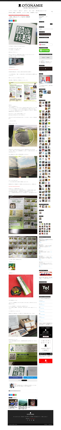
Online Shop (19, 12)
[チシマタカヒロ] (40, 141)
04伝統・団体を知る (17, 15)
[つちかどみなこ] (49, 114)
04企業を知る (13, 15)
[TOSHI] (40, 117)
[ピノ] (40, 192)
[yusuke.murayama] (41, 92)
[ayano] (46, 192)
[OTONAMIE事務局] (40, 224)
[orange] (49, 108)
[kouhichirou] (40, 229)
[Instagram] (49, 0)
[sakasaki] (46, 135)
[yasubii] (49, 129)
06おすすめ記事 (27, 15)
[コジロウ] (40, 218)
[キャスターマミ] (49, 102)
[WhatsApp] (16, 21)
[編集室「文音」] (40, 177)
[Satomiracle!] (43, 183)
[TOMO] (40, 135)
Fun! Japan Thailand (41, 311)
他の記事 (10, 397)
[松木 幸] (43, 129)
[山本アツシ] (49, 126)
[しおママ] (43, 111)
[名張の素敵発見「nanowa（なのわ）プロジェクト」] (46, 138)
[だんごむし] (49, 174)
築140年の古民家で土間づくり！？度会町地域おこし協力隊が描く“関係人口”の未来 (13, 407)
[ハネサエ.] (40, 105)
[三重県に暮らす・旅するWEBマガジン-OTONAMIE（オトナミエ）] (30, 5)
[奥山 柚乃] (46, 183)
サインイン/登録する (16, 0)
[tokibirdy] (46, 144)
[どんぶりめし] (49, 226)
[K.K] (46, 198)
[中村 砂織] (43, 198)
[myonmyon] (49, 159)
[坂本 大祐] (40, 212)
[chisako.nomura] (49, 183)
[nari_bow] (49, 92)
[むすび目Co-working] (40, 189)
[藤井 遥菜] (43, 171)
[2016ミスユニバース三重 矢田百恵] (40, 174)
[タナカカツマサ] (49, 156)
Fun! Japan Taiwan (41, 308)
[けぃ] (43, 117)
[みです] (49, 198)
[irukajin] (45, 229)
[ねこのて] (49, 231)
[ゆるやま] (43, 147)
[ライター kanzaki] (46, 108)
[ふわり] (49, 171)
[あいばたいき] (46, 174)
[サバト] (49, 132)
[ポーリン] (49, 186)
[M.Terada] (49, 195)
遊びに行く (20, 10)
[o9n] (40, 201)
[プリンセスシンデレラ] (46, 105)
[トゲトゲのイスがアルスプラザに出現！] (32, 402)
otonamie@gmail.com (32, 418)
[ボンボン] (42, 229)
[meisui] (46, 153)
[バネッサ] (42, 224)
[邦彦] (43, 138)
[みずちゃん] (46, 177)
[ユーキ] (43, 159)
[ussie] (49, 165)
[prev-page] (35, 397)
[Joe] (43, 135)
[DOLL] (49, 120)
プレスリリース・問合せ (25, 12)
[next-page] (36, 397)
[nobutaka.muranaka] (46, 195)
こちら (46, 62)
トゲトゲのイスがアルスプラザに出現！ (32, 407)
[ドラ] (49, 229)
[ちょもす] (49, 180)
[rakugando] (45, 233)
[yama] (40, 171)
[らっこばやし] (40, 138)
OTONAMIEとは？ (50, 424)
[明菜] (40, 183)
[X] (51, 0)
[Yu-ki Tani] (46, 180)
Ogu (10, 18)
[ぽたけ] (46, 123)
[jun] (40, 120)
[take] (47, 229)
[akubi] (40, 147)
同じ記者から (14, 397)
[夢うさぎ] (49, 153)
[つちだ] (46, 159)
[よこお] (40, 233)
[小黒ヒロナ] (40, 111)
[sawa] (46, 126)
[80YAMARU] (46, 189)
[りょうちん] (49, 144)
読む (46, 240)
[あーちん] (40, 150)
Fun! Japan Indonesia (42, 301)
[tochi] (40, 144)
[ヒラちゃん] (47, 233)
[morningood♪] (42, 231)
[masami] (46, 168)
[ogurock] (43, 114)
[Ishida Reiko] (43, 201)
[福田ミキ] (45, 92)
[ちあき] (40, 156)
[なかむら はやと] (40, 165)
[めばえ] (46, 201)
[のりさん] (49, 162)
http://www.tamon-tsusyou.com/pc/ (13, 69)
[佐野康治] (43, 102)
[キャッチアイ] (40, 195)
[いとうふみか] (43, 192)
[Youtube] (52, 0)
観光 (33, 10)
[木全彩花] (43, 141)
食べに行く (15, 10)
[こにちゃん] (46, 120)
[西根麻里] (46, 117)
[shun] (46, 114)
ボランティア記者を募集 (46, 83)
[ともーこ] (41, 96)
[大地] (42, 233)
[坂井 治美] (43, 150)
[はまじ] (46, 102)
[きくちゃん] (46, 132)
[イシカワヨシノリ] (43, 132)
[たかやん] (40, 123)
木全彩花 (40, 242)
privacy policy (41, 364)
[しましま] (43, 180)
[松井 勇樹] (49, 105)
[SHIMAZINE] (43, 105)
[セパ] (43, 120)
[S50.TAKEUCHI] (49, 141)
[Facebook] (48, 0)
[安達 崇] (49, 147)
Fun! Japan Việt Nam (42, 317)
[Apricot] (49, 207)
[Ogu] (45, 224)
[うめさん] (49, 192)
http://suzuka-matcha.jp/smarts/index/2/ (14, 186)
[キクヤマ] (49, 177)
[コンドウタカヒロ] (43, 189)
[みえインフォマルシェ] (43, 153)
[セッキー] (43, 144)
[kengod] (45, 226)
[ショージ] (46, 147)
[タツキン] (49, 138)
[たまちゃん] (46, 165)
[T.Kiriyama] (46, 156)
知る (29, 10)
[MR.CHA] (46, 171)
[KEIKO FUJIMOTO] (43, 168)
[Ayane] (49, 168)
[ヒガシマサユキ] (46, 207)
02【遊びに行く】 (11, 405)
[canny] (46, 150)
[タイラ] (40, 153)
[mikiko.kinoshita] (46, 141)
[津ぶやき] (49, 135)
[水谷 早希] (43, 195)
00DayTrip (20, 405)
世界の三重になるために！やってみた (41, 10)
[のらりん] (43, 156)
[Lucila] (40, 129)
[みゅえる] (40, 168)
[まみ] (40, 226)
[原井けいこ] (40, 159)
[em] (43, 186)
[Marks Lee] (42, 226)
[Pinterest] (14, 21)
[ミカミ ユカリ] (40, 207)
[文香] (43, 177)
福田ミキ (40, 248)
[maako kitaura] (43, 207)
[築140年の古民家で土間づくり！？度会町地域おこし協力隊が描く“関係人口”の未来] (13, 402)
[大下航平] (46, 162)
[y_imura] (46, 111)
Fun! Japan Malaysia (41, 304)
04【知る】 (12, 14)
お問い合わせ (45, 424)
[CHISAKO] (49, 150)
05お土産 (24, 15)
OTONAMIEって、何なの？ (34, 12)
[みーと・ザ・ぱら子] (49, 123)
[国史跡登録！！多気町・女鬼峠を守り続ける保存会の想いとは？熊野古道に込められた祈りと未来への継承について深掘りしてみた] (22, 402)
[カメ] (40, 186)
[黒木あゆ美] (40, 132)
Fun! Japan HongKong (42, 314)
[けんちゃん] (49, 224)
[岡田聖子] (40, 102)
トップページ (10, 10)
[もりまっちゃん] (40, 126)
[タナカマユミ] (43, 126)
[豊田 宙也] (47, 231)
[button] (52, 12)
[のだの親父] (45, 231)
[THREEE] (40, 231)
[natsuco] (49, 117)
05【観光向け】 (21, 15)
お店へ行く (25, 10)
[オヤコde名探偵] (46, 186)
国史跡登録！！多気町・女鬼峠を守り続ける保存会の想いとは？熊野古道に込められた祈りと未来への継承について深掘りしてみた (22, 407)
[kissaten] (40, 162)
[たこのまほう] (43, 123)
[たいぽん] (43, 162)
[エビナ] (43, 174)
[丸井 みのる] (40, 180)
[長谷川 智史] (49, 201)
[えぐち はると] (46, 129)
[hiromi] (49, 111)
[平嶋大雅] (43, 165)
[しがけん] (40, 198)
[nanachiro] (40, 114)
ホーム (9, 14)
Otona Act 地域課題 (12, 12)
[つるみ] (49, 189)
